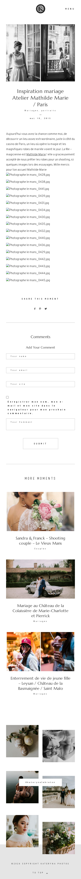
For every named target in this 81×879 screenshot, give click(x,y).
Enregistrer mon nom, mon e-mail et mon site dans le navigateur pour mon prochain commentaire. (37, 407)
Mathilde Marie (36, 154)
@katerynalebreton (40, 782)
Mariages (32, 111)
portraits (48, 111)
